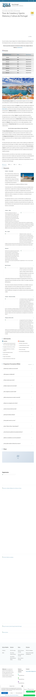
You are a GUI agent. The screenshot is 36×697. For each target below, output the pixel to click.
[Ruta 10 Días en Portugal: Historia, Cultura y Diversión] (12, 626)
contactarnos (19, 47)
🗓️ (3, 50)
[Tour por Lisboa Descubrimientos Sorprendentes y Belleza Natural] (5, 632)
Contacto (3, 650)
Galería (31, 36)
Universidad (4, 108)
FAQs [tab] (16, 164)
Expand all (30, 364)
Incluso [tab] (11, 164)
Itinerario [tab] (5, 164)
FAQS (3, 652)
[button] (22, 686)
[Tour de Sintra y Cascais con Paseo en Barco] (8, 474)
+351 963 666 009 (21, 675)
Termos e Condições (29, 650)
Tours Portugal (15, 4)
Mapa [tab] (21, 164)
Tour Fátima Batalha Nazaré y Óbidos (13, 658)
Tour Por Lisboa (12, 650)
